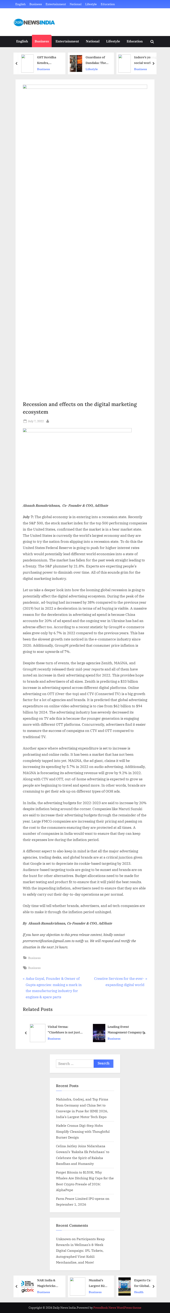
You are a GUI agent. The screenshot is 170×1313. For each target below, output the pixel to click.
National (75, 4)
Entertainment (56, 4)
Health (138, 1292)
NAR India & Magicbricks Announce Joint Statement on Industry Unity (47, 1283)
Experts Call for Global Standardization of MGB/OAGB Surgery (145, 1283)
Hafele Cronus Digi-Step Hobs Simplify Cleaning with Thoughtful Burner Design (83, 1131)
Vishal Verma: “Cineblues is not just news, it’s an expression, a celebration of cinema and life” (66, 1030)
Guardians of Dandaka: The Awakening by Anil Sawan (95, 60)
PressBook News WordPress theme (117, 1307)
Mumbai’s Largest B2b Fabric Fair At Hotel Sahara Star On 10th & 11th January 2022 (98, 1283)
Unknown (63, 1239)
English (20, 4)
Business (35, 4)
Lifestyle (91, 4)
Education (108, 4)
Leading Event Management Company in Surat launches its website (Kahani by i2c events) (127, 1030)
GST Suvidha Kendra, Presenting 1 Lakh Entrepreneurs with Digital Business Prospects (47, 60)
